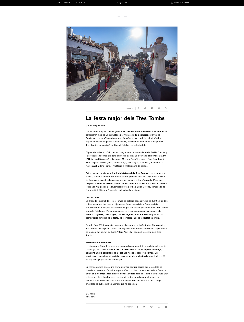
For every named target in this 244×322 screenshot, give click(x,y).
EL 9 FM (82, 3)
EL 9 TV (74, 3)
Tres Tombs (91, 297)
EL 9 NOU (58, 3)
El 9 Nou (91, 294)
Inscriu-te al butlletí (181, 3)
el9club (67, 3)
